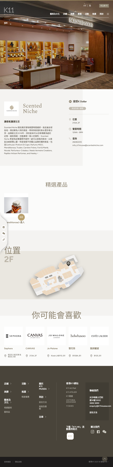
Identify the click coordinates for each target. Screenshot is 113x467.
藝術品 (7, 412)
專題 (80, 14)
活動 (87, 14)
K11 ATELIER (71, 392)
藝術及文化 (55, 14)
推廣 (94, 14)
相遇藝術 (8, 408)
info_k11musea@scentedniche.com (87, 145)
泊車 (41, 417)
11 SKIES (70, 406)
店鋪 (65, 14)
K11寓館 (69, 396)
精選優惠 (25, 397)
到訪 (101, 14)
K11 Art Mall (71, 388)
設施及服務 (43, 407)
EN (85, 6)
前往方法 (43, 402)
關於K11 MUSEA (43, 386)
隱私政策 (18, 462)
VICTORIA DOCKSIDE (71, 401)
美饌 (72, 14)
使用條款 (7, 462)
